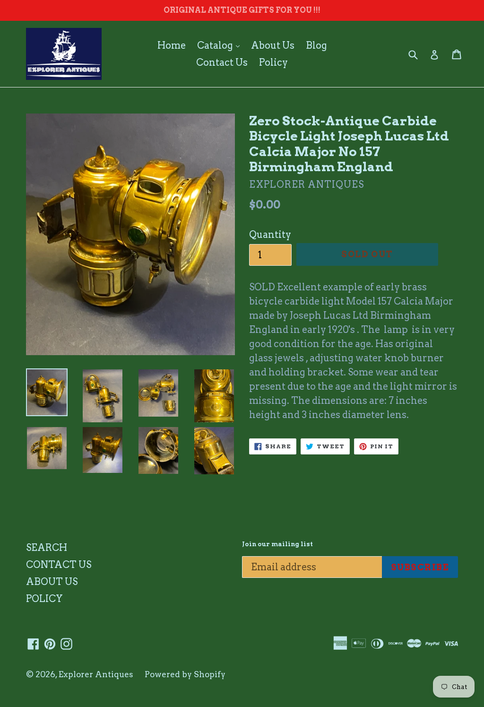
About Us (272, 45)
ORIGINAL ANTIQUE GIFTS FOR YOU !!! (242, 10)
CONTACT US (58, 564)
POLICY (44, 598)
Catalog (220, 45)
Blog (316, 45)
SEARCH (46, 547)
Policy (273, 62)
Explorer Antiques (96, 674)
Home (171, 45)
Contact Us (222, 62)
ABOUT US (52, 581)
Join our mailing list (277, 544)
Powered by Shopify (185, 674)
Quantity (270, 234)
